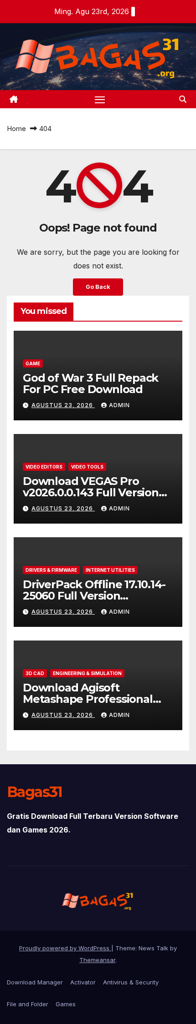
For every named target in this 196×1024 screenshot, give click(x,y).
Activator (83, 982)
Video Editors (44, 466)
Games (66, 1004)
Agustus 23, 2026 (63, 405)
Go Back (98, 286)
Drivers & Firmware (51, 570)
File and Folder (27, 1004)
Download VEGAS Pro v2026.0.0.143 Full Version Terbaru (91, 492)
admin (119, 405)
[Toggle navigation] (100, 99)
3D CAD (35, 673)
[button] (182, 99)
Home (16, 128)
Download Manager (35, 982)
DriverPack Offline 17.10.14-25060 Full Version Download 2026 (94, 596)
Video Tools (87, 466)
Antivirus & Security (131, 982)
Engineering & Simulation (87, 673)
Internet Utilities (110, 570)
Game (33, 363)
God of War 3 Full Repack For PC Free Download (90, 383)
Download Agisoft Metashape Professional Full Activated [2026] (88, 699)
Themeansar (97, 959)
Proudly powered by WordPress (65, 948)
